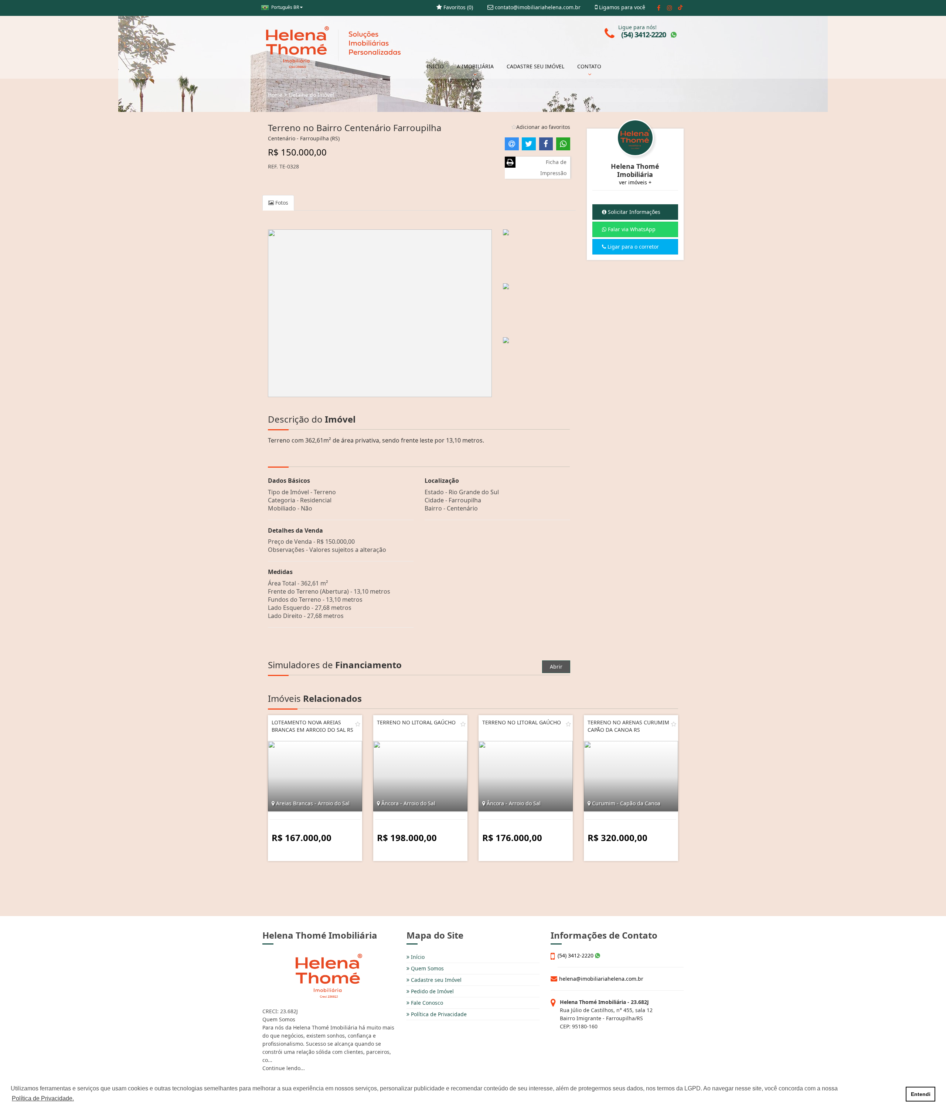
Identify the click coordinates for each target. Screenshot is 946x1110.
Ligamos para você (621, 7)
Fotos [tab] (281, 202)
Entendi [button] (920, 1094)
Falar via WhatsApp (631, 229)
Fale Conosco (426, 1002)
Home (275, 94)
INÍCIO (435, 66)
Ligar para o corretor (632, 246)
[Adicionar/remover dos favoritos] (357, 724)
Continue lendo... (283, 1068)
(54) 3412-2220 (576, 955)
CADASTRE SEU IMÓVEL (535, 66)
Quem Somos (426, 968)
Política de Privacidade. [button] (43, 1098)
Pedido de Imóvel (431, 991)
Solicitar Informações (633, 211)
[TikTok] (680, 7)
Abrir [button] (556, 666)
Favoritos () (457, 7)
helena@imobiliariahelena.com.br (601, 978)
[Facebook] (658, 7)
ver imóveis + (635, 182)
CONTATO (589, 66)
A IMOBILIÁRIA (475, 66)
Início (417, 956)
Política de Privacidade (438, 1014)
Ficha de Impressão (553, 167)
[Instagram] (669, 7)
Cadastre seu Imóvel (435, 979)
